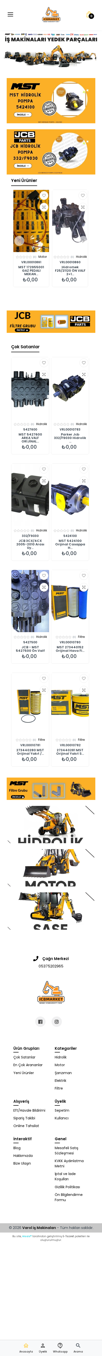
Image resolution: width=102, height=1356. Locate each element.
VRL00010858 (31, 262)
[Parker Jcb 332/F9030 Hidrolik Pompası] (70, 388)
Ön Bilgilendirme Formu (69, 1197)
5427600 (30, 429)
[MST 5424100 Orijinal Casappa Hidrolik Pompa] (70, 495)
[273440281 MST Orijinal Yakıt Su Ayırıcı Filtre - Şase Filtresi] (70, 704)
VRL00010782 (70, 745)
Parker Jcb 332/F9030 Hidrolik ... (70, 438)
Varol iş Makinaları (39, 1227)
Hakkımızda (23, 1155)
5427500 (30, 642)
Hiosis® (27, 1236)
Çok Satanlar (25, 347)
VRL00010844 (70, 262)
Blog (17, 1147)
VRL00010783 (70, 429)
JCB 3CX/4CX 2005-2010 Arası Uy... (30, 544)
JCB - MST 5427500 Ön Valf (30, 649)
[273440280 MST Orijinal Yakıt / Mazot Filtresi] (30, 704)
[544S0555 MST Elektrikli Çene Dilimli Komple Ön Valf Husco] (70, 221)
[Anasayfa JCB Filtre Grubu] (51, 321)
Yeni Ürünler (24, 180)
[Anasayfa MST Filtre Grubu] (51, 789)
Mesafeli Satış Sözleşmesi (66, 1150)
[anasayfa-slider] (51, 48)
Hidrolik (42, 257)
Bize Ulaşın (22, 1163)
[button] (78, 1348)
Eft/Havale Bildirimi (29, 1110)
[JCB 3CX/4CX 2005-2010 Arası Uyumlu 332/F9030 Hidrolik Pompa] (30, 495)
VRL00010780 (70, 642)
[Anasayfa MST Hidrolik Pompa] (51, 100)
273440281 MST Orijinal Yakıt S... (70, 751)
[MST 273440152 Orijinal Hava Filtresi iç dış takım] (70, 601)
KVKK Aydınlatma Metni (69, 1163)
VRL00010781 (30, 745)
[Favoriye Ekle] (44, 195)
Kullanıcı (62, 1118)
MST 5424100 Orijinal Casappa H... (70, 544)
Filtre (81, 637)
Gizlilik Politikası (67, 1186)
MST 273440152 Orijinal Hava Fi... (70, 649)
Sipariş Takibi (24, 1118)
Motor (60, 1064)
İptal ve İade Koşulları (65, 1176)
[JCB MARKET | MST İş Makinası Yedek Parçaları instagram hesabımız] (56, 1021)
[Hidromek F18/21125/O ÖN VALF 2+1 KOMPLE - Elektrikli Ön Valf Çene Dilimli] (31, 221)
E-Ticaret (68, 1236)
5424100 (70, 536)
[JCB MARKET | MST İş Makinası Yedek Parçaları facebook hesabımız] (40, 1021)
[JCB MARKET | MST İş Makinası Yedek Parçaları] (51, 14)
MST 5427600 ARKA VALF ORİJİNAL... (30, 438)
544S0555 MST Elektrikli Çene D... (70, 268)
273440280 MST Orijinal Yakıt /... (30, 751)
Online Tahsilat (26, 1125)
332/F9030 (30, 536)
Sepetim (62, 1110)
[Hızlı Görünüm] (44, 207)
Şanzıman (63, 1072)
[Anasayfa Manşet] (51, 824)
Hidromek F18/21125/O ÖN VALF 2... (31, 270)
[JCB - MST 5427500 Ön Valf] (30, 601)
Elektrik (60, 1080)
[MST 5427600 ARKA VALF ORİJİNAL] (30, 388)
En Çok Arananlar (28, 1064)
